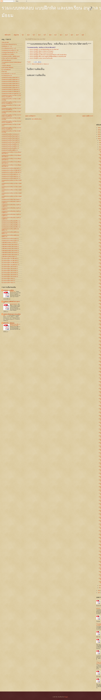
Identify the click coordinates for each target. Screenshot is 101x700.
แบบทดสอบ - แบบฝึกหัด (8, 290)
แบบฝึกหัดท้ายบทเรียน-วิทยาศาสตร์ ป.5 (10, 252)
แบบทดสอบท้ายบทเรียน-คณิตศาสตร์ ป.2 (10, 79)
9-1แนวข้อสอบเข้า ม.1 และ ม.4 (8, 73)
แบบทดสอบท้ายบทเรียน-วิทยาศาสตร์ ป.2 (10, 138)
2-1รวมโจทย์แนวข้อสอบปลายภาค (9, 44)
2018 (99, 590)
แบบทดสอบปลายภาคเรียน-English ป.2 (10, 240)
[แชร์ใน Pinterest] (40, 62)
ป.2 (28, 35)
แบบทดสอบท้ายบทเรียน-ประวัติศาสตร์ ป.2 (11, 91)
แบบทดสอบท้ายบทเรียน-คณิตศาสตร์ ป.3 (10, 81)
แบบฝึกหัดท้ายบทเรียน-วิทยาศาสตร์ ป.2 (10, 246)
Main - (4, 315)
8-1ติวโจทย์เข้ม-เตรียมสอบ (7, 67)
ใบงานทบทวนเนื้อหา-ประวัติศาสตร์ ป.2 (10, 260)
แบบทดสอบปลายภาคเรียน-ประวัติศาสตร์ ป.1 (11, 170)
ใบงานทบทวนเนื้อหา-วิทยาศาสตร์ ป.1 (10, 266)
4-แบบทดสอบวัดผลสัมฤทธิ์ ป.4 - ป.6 (9, 52)
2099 (99, 127)
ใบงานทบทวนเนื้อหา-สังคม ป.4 (8, 282)
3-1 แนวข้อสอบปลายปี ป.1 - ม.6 (9, 48)
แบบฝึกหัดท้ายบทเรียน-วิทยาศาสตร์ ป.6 (10, 254)
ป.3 (34, 35)
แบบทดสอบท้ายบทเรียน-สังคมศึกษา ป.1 (10, 144)
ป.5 (45, 35)
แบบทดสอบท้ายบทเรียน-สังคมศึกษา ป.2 (10, 146)
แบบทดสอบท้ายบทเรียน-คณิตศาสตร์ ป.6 (10, 87)
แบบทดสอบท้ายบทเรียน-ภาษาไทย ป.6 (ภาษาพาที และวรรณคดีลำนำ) (11, 128)
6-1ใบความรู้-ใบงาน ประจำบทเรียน (9, 58)
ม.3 (66, 35)
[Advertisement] (41, 26)
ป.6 (50, 35)
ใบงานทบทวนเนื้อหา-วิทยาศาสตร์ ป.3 (10, 270)
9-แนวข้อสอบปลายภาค (7, 75)
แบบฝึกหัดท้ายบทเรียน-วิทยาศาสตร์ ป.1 (10, 244)
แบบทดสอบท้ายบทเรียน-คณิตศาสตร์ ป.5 (10, 85)
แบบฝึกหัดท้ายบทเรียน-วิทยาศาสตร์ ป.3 (10, 248)
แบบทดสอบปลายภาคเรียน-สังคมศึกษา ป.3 (11, 225)
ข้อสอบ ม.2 (46, 64)
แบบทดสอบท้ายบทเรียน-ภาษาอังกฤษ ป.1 (10, 134)
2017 (99, 592)
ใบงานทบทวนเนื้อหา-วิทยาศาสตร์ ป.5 (10, 274)
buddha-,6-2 (13, 291)
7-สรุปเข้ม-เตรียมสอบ (6, 65)
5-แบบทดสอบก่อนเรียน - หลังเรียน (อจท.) (11, 56)
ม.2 (61, 35)
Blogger (66, 696)
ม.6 (83, 35)
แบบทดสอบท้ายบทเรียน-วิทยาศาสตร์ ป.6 (10, 142)
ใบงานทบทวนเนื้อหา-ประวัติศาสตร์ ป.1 (10, 258)
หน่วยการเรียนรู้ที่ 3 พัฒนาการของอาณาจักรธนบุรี (41, 53)
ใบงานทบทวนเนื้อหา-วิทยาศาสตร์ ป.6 (10, 276)
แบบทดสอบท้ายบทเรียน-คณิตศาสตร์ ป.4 (10, 83)
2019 (99, 138)
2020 (99, 136)
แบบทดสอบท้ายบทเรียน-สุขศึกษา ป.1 (10, 150)
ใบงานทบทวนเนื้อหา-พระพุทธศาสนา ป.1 (10, 264)
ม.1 (56, 35)
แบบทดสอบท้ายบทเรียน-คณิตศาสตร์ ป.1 (10, 77)
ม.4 (72, 35)
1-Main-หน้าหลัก (5, 42)
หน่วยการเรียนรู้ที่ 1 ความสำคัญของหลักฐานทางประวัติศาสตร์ (44, 49)
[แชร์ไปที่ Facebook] (39, 62)
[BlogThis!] (36, 62)
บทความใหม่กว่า (30, 116)
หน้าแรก (7, 35)
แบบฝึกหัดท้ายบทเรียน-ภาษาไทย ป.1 (10, 242)
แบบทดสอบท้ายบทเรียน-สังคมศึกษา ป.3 (10, 148)
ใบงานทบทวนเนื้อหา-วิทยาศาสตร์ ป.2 (10, 268)
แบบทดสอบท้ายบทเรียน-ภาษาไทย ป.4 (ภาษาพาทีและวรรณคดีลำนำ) (11, 115)
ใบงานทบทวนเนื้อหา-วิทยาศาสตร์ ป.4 (10, 272)
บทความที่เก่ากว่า (87, 116)
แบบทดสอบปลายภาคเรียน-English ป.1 (10, 238)
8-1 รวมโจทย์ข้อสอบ (6, 69)
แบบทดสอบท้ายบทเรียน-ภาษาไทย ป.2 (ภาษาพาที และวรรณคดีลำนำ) (11, 102)
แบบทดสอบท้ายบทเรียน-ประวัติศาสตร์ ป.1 (11, 89)
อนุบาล (16, 35)
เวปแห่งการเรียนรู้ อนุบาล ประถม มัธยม (12, 314)
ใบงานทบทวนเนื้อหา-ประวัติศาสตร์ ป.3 (10, 262)
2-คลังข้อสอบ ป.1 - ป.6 (7, 46)
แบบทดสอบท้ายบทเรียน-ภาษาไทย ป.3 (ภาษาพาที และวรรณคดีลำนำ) (11, 109)
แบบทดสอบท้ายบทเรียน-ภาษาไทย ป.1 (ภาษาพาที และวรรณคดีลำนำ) (11, 96)
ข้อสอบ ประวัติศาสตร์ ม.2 (37, 64)
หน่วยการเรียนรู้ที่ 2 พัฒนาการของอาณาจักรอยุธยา (41, 51)
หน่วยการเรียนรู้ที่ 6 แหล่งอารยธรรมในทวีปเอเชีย (41, 58)
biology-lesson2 (13, 304)
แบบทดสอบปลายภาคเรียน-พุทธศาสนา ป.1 (11, 174)
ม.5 (77, 35)
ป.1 (23, 35)
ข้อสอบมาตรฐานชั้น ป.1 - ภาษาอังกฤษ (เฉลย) (15, 325)
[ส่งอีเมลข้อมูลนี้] (34, 62)
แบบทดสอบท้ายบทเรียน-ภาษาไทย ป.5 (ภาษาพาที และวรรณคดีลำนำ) (11, 122)
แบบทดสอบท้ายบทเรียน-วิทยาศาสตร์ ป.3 (10, 140)
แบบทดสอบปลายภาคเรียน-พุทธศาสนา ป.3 (11, 178)
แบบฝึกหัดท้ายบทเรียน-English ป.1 (9, 256)
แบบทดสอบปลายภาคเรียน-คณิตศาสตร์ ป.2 (11, 168)
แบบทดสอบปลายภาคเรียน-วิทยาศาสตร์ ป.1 (11, 199)
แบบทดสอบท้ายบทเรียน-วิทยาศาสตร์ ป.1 (10, 136)
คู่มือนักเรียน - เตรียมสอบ (8, 323)
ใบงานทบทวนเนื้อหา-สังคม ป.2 (8, 280)
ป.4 (39, 35)
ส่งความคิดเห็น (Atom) (37, 119)
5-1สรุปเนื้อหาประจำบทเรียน (8, 54)
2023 (99, 132)
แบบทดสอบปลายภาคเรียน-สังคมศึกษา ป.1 (11, 221)
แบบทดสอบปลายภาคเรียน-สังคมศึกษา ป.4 (11, 226)
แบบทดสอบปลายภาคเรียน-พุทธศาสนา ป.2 (11, 176)
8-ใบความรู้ (4, 71)
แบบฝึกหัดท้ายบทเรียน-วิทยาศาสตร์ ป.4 (10, 250)
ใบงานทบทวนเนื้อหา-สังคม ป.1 (8, 278)
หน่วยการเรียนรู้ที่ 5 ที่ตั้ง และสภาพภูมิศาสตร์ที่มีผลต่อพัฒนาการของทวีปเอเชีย (48, 56)
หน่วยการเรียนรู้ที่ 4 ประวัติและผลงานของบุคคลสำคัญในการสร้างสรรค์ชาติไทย (48, 54)
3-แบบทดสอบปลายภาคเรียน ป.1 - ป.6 (10, 50)
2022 (99, 134)
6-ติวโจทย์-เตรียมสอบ (6, 60)
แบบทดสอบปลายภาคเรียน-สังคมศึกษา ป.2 (11, 222)
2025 (99, 129)
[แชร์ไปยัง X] (37, 62)
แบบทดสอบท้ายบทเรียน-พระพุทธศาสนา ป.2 (11, 93)
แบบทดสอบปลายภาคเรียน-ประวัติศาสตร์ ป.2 (11, 172)
